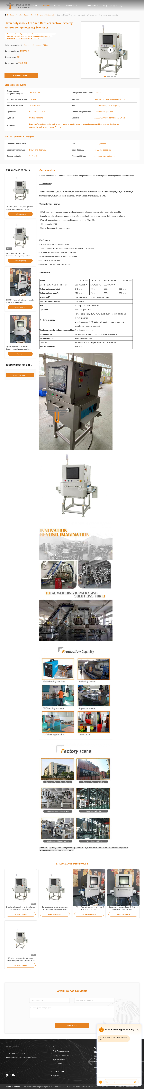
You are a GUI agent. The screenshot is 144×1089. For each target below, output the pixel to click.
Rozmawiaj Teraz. (20, 75)
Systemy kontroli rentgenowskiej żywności (39, 15)
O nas (57, 6)
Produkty (46, 6)
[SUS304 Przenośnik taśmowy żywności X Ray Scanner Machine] (89, 887)
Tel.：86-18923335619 (16, 1053)
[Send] (135, 1082)
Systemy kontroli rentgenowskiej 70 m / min (66, 848)
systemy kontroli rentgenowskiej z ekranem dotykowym (106, 848)
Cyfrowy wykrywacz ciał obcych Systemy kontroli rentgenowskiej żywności (17, 349)
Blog (105, 6)
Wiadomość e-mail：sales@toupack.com (22, 1057)
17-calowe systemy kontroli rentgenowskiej (56, 850)
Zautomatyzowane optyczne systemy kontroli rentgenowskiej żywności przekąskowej (19, 209)
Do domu (10, 15)
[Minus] (137, 1029)
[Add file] (100, 1082)
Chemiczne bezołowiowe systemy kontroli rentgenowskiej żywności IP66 (20, 908)
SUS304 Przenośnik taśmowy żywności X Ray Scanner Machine (89, 908)
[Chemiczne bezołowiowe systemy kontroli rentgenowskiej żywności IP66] (20, 887)
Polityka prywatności (13, 1087)
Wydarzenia (92, 6)
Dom (35, 6)
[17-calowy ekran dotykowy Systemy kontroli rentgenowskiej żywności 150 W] (20, 938)
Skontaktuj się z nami (72, 7)
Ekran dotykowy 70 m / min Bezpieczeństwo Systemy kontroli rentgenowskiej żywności (18, 255)
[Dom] (17, 6)
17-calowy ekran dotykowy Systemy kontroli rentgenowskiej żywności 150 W (21, 959)
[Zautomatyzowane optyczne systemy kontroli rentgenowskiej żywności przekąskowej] (55, 887)
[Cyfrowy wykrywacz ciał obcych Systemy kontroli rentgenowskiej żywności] (123, 887)
